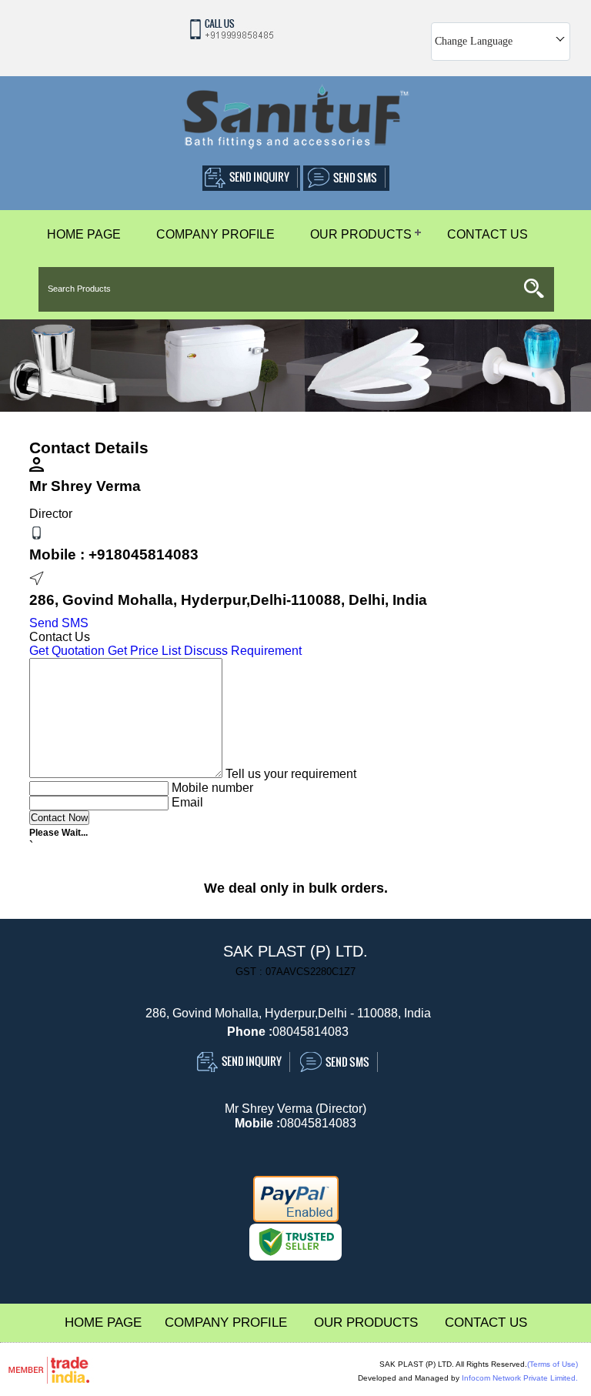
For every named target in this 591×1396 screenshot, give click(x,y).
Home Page (84, 234)
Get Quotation (67, 650)
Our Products (361, 234)
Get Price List (144, 650)
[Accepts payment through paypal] (296, 1219)
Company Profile (215, 234)
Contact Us (487, 234)
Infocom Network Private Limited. (520, 1378)
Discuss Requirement (243, 650)
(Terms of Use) (552, 1364)
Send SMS (58, 623)
